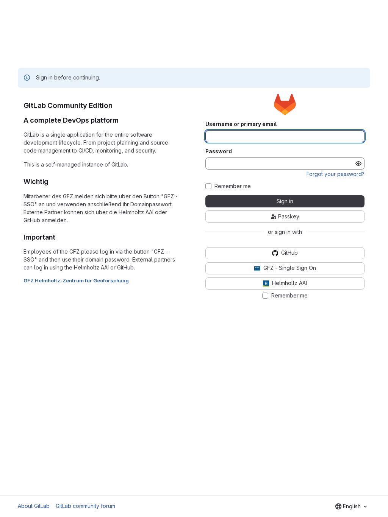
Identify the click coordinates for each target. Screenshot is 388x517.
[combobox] (351, 506)
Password (218, 151)
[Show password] (358, 163)
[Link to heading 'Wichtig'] (52, 181)
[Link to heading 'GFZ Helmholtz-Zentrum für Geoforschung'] (131, 280)
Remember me (232, 186)
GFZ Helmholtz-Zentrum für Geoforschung (76, 280)
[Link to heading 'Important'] (59, 237)
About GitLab (34, 506)
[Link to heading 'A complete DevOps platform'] (122, 120)
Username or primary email (241, 124)
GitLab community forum (85, 506)
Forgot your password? (336, 174)
